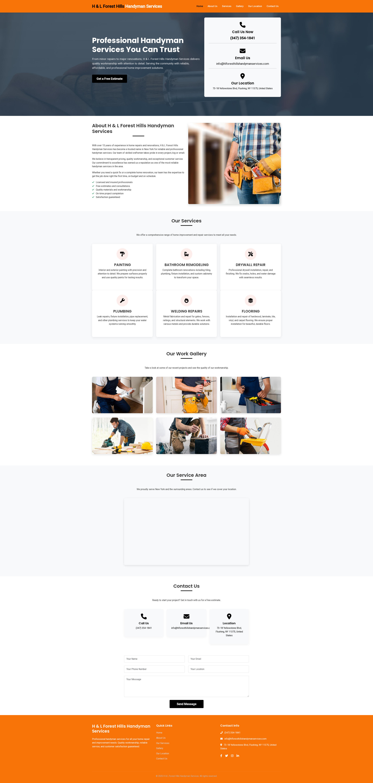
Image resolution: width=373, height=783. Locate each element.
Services (226, 6)
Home (200, 6)
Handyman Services (127, 6)
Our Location (255, 6)
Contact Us (273, 6)
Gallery (239, 6)
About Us (212, 6)
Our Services (162, 743)
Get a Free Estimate (110, 78)
